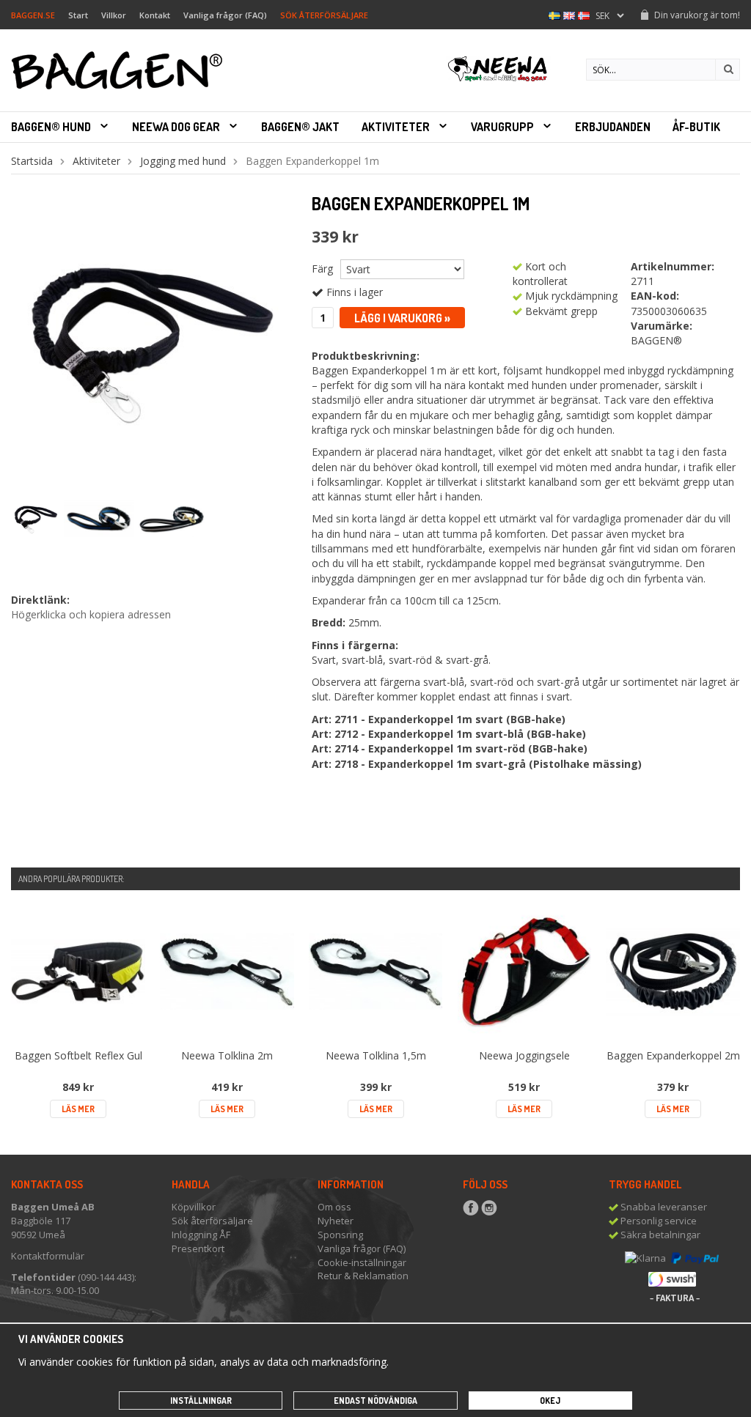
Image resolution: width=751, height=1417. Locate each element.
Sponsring (340, 1234)
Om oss (334, 1206)
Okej (550, 1400)
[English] (569, 14)
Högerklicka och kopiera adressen (91, 614)
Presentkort (198, 1248)
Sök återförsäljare (212, 1220)
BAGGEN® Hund (51, 126)
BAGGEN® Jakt (300, 126)
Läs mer (78, 1108)
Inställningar (201, 1400)
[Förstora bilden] (150, 339)
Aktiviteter (396, 126)
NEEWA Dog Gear (176, 126)
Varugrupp (502, 126)
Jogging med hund (183, 161)
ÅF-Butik (696, 126)
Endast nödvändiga (375, 1400)
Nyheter (335, 1220)
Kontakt (154, 15)
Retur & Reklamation (363, 1275)
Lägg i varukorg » (402, 318)
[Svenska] (554, 14)
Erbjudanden (613, 126)
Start (78, 15)
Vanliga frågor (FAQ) (225, 15)
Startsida (32, 161)
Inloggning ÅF (201, 1234)
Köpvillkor (194, 1206)
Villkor (113, 15)
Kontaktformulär (47, 1255)
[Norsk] (584, 14)
